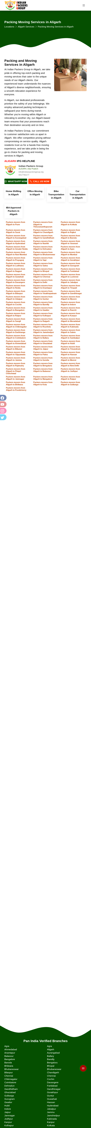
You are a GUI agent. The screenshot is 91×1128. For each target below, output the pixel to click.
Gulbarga (9, 1095)
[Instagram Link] (3, 411)
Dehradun (9, 1086)
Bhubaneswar (11, 1069)
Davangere (52, 1082)
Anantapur (9, 1053)
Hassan (51, 1102)
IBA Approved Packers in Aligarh (13, 210)
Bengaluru (52, 1062)
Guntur (50, 1095)
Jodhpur (8, 1119)
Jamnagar (9, 1115)
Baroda (8, 1062)
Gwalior (8, 1102)
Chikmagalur (10, 1079)
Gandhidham (11, 1089)
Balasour (9, 1056)
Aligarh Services (26, 26)
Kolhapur (9, 1125)
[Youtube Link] (3, 404)
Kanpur (8, 1122)
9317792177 (24, 175)
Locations (9, 26)
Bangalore (9, 1059)
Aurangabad (53, 1053)
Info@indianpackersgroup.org (31, 172)
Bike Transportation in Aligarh (56, 194)
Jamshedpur (53, 1115)
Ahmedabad (10, 1049)
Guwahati (52, 1099)
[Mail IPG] (83, 1063)
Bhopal (50, 1066)
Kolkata (51, 1125)
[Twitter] (3, 417)
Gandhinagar (53, 1089)
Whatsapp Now (17, 181)
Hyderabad (52, 1105)
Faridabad (52, 1086)
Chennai (8, 1076)
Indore (7, 1109)
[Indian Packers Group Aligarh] (10, 170)
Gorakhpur (52, 1092)
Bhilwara (8, 1066)
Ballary (50, 1056)
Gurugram (9, 1099)
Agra (6, 1046)
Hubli (7, 1105)
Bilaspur (8, 1072)
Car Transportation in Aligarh (78, 194)
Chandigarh (53, 1072)
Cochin (50, 1079)
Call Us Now (41, 181)
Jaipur (7, 1112)
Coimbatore (10, 1082)
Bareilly (51, 1059)
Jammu (51, 1112)
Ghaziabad (10, 1092)
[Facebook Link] (3, 398)
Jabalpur (51, 1109)
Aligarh (50, 1049)
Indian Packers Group (31, 166)
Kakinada (52, 1119)
